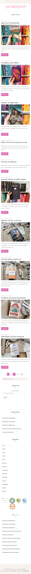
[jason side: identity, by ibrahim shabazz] (15, 192)
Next (21, 374)
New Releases (5, 484)
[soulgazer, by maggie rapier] (15, 114)
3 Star (2, 295)
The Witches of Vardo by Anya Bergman (13, 298)
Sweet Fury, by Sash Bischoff (10, 23)
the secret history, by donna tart (11, 259)
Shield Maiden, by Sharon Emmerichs (12, 336)
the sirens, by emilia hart (9, 162)
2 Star (2, 60)
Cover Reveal (5, 470)
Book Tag (4, 466)
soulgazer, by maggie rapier (9, 102)
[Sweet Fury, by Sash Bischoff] (15, 34)
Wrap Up (4, 491)
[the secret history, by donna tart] (15, 270)
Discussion (4, 473)
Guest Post (4, 477)
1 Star (2, 21)
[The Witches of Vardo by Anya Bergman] (15, 309)
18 (17, 374)
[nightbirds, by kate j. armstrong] (15, 231)
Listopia (4, 480)
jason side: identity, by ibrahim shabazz (13, 179)
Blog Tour (4, 463)
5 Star (2, 100)
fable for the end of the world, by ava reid (14, 142)
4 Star (2, 257)
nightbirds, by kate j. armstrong (11, 220)
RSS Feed (16, 514)
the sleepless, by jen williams (10, 62)
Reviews (3, 140)
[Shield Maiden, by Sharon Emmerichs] (15, 348)
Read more (4, 54)
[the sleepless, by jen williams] (15, 74)
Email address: (15, 390)
